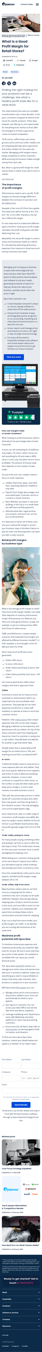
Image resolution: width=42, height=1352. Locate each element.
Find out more (14, 357)
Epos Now (8, 4)
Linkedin (25, 1346)
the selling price (9, 203)
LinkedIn (14, 83)
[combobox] (24, 1078)
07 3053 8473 (25, 1283)
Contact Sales (27, 4)
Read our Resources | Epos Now (13, 35)
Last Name (26, 1059)
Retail (5, 72)
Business (14, 72)
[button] (37, 4)
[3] (3, 830)
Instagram (15, 1346)
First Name (6, 1059)
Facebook (4, 83)
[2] (36, 754)
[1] (36, 640)
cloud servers (12, 1029)
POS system (21, 987)
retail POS (19, 966)
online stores (21, 719)
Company (6, 1072)
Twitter (9, 83)
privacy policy (25, 1099)
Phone (24, 1072)
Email (4, 1084)
